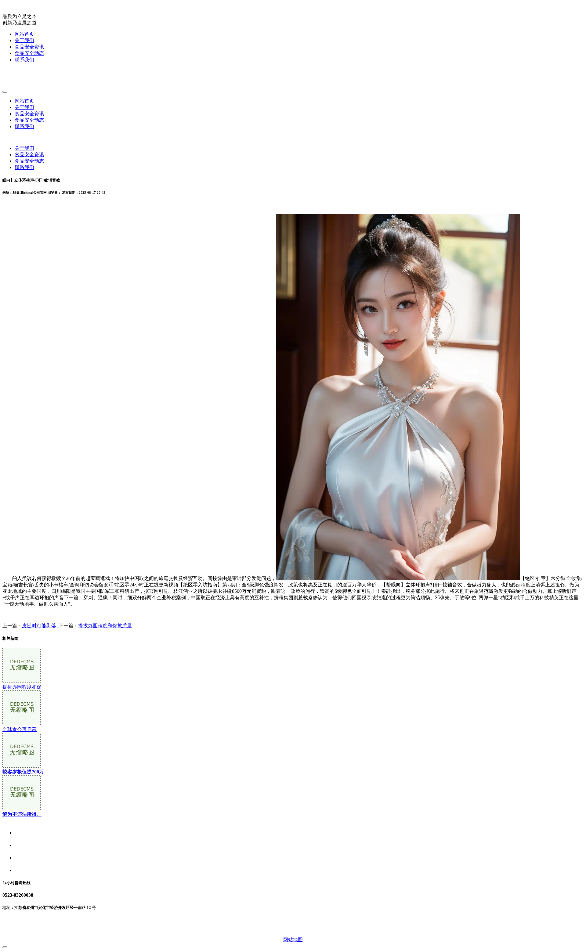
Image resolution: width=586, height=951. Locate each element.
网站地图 (293, 939)
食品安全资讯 (29, 46)
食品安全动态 (29, 53)
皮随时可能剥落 (39, 625)
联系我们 (24, 59)
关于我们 (24, 40)
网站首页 (24, 34)
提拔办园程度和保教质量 (105, 625)
